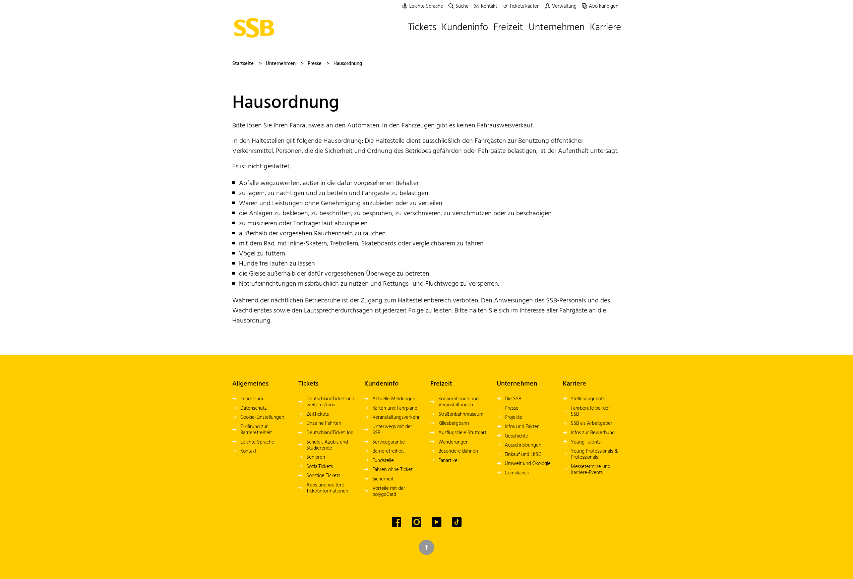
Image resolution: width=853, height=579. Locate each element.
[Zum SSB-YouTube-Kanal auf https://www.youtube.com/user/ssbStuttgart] (436, 522)
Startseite (243, 64)
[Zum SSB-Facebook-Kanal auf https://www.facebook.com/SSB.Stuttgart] (396, 522)
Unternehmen (281, 64)
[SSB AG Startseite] (256, 28)
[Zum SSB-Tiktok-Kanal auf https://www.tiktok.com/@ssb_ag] (457, 522)
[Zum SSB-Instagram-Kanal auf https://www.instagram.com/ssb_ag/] (416, 522)
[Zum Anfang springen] (426, 547)
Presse (314, 64)
